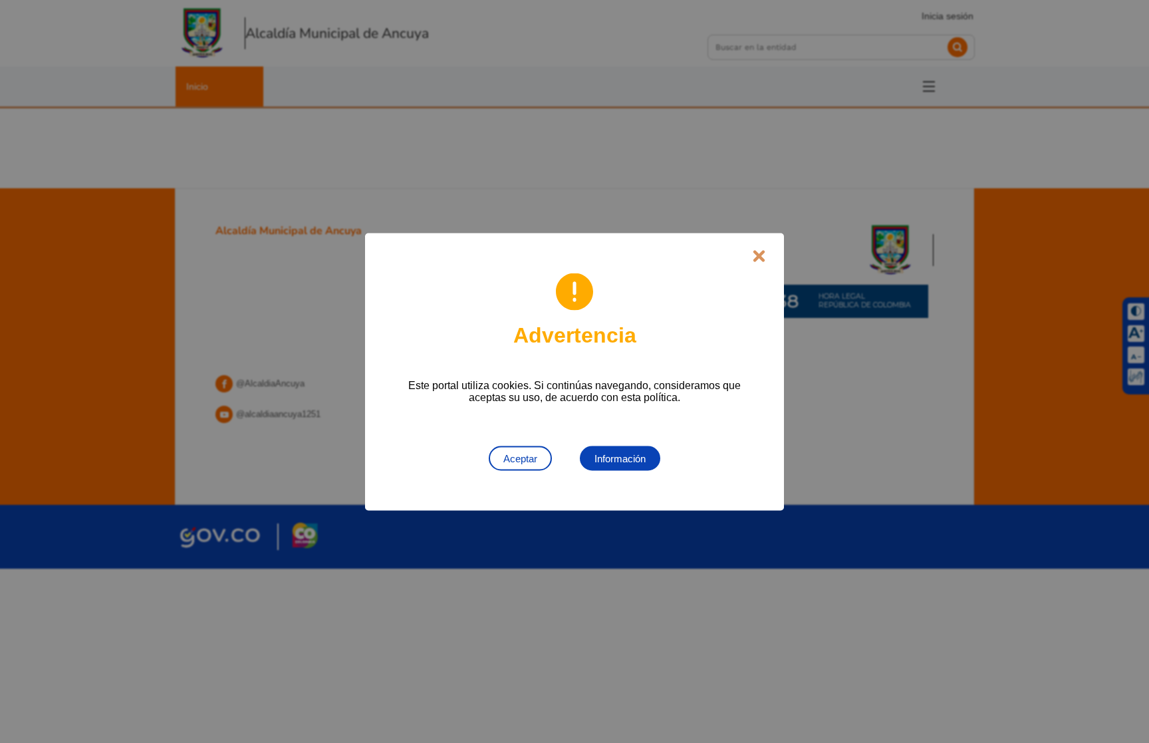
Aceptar (520, 458)
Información (620, 458)
